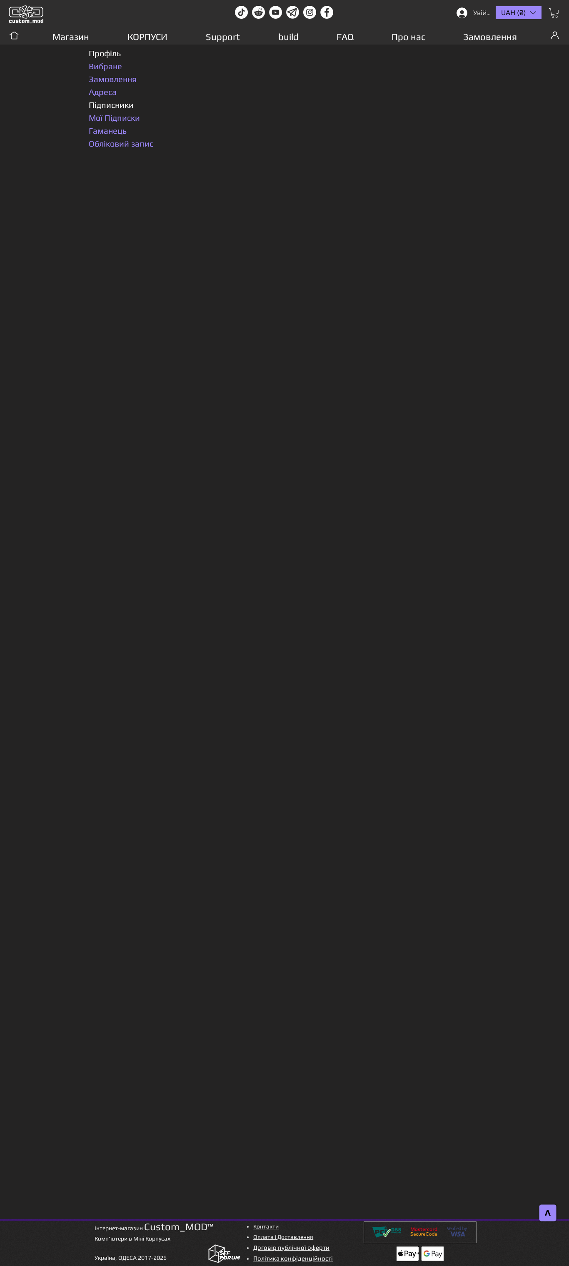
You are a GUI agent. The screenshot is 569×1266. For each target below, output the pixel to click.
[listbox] (519, 12)
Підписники (111, 105)
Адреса (103, 92)
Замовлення (113, 79)
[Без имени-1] (292, 12)
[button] (554, 13)
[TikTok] (241, 12)
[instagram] (309, 12)
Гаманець (108, 130)
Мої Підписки (114, 117)
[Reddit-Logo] (258, 12)
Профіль (105, 53)
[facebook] (326, 12)
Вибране (105, 66)
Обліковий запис (121, 143)
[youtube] (275, 12)
